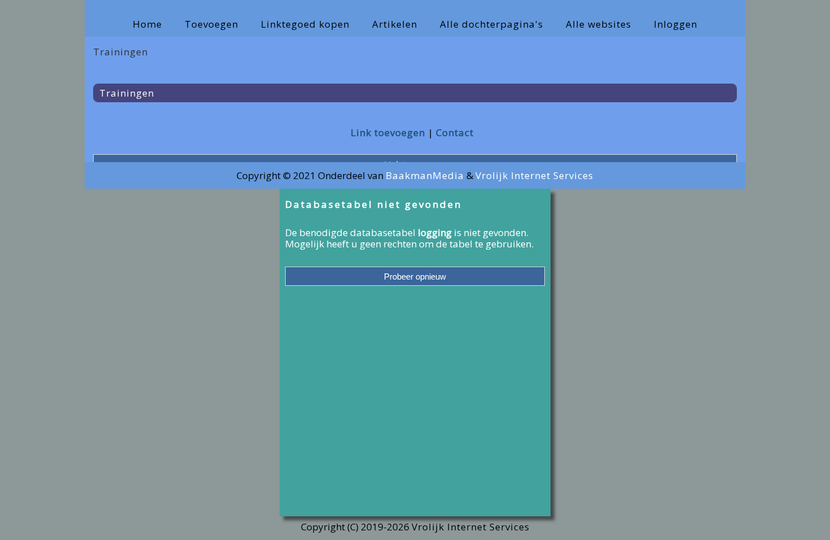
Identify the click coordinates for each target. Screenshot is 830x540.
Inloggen (675, 24)
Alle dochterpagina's (491, 24)
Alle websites (598, 24)
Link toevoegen (388, 132)
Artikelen (394, 24)
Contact (455, 132)
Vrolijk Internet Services (534, 175)
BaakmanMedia (425, 175)
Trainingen (126, 92)
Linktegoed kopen (305, 24)
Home (147, 24)
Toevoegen (211, 24)
